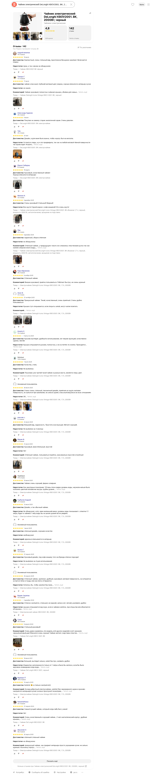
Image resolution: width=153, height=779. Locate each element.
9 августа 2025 (29, 336)
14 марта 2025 (28, 682)
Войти (142, 4)
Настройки (61, 772)
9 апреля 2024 (28, 624)
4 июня (26, 117)
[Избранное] (132, 4)
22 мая (26, 135)
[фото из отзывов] (17, 101)
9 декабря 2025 (29, 200)
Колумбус (20, 772)
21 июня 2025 (28, 444)
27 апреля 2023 (29, 706)
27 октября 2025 (29, 297)
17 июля (26, 81)
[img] (18, 57)
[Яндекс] (14, 4)
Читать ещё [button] (82, 92)
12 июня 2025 (28, 504)
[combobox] (42, 4)
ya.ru (75, 772)
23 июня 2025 (28, 422)
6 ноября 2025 (28, 275)
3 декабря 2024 (29, 600)
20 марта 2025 (28, 734)
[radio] (14, 72)
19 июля (26, 57)
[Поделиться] (90, 13)
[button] (17, 36)
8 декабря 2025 (29, 235)
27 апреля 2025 (29, 554)
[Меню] (148, 4)
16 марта (27, 170)
